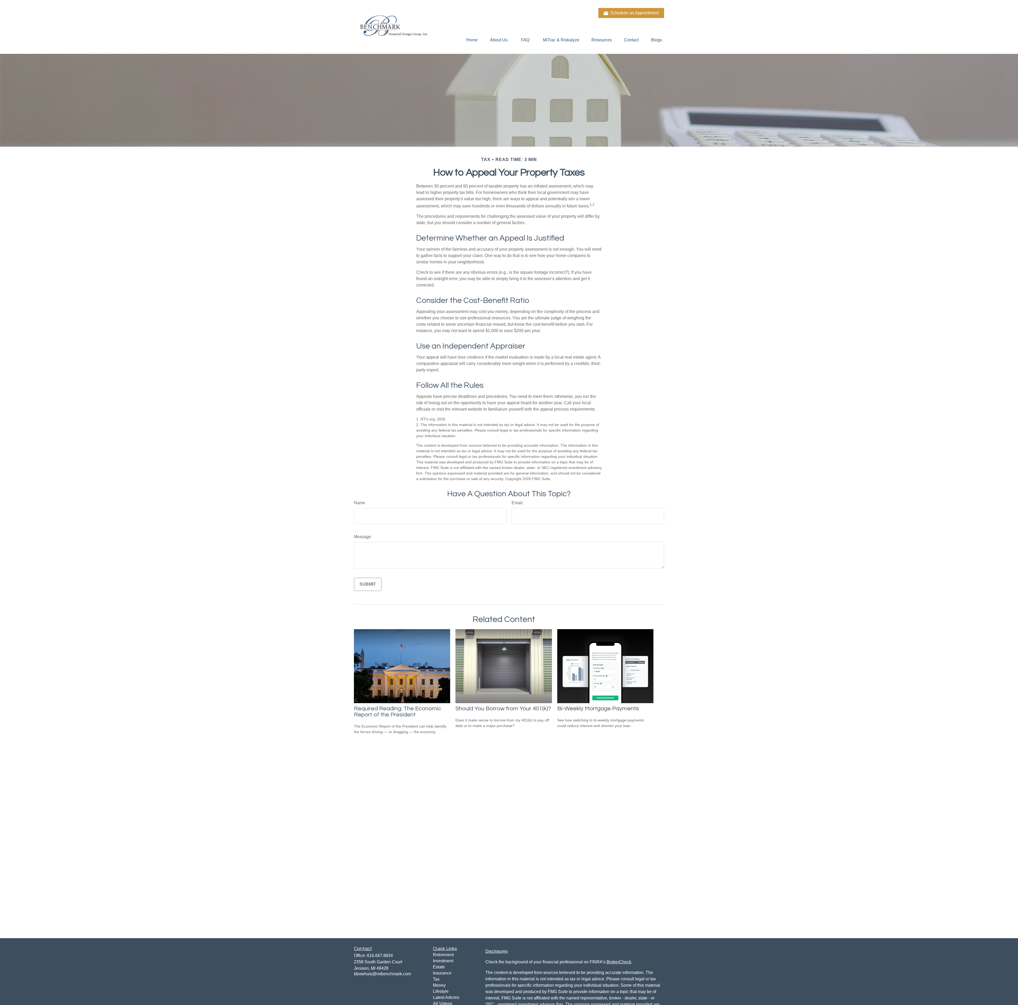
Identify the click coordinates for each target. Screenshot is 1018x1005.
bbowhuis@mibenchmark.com (382, 974)
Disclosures (496, 951)
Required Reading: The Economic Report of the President (397, 712)
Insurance (442, 973)
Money (439, 985)
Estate (439, 967)
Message (362, 536)
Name (359, 503)
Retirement (443, 954)
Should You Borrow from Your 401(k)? (503, 709)
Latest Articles (446, 997)
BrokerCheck (619, 962)
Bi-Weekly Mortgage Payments (598, 709)
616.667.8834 (380, 955)
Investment (443, 961)
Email (517, 503)
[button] (472, 40)
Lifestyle (441, 991)
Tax (436, 979)
